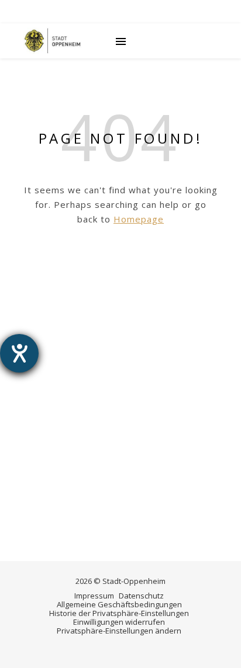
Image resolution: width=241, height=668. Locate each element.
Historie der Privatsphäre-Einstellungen (119, 613)
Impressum (94, 595)
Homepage (138, 219)
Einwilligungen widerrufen (119, 622)
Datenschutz (141, 595)
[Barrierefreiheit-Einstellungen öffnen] (19, 353)
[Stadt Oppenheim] (52, 41)
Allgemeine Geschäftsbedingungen (119, 604)
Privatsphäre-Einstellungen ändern (119, 630)
